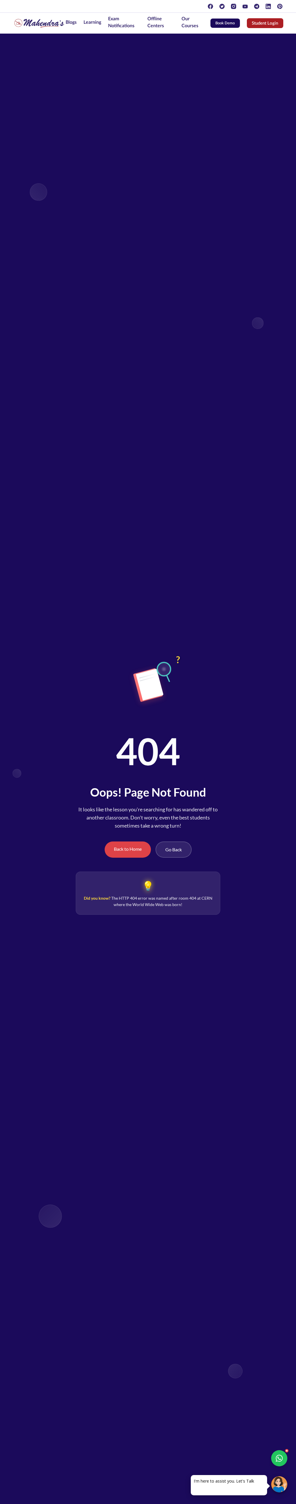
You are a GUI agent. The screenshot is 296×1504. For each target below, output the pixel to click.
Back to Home (128, 849)
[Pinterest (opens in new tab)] (279, 6)
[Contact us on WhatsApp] (279, 1458)
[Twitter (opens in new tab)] (222, 6)
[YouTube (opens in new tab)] (245, 6)
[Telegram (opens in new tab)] (256, 6)
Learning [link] (92, 22)
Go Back (173, 849)
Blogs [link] (71, 22)
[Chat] (279, 1484)
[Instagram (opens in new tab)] (233, 6)
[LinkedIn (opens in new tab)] (268, 6)
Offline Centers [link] (155, 22)
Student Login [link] (267, 24)
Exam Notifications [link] (121, 22)
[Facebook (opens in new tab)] (210, 6)
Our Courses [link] (190, 22)
